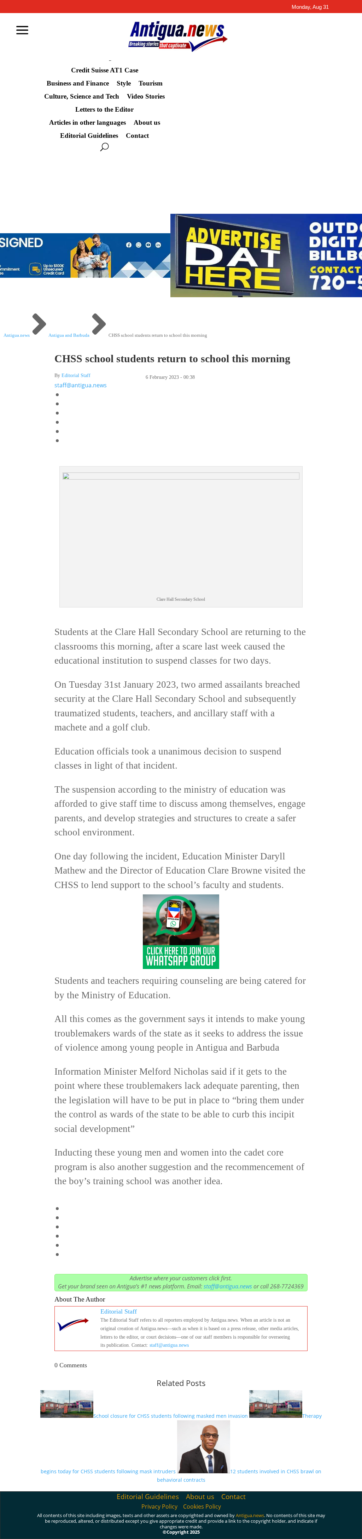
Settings (300, 1525)
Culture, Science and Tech (81, 96)
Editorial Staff (76, 375)
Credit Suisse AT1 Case (104, 70)
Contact (137, 135)
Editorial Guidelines (89, 135)
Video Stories (146, 96)
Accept (220, 1525)
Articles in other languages (87, 122)
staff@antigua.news (80, 385)
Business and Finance (78, 83)
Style (124, 83)
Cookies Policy (202, 1506)
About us (147, 122)
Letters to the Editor (104, 109)
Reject (259, 1525)
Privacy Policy (159, 1506)
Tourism (151, 83)
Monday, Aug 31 (310, 7)
